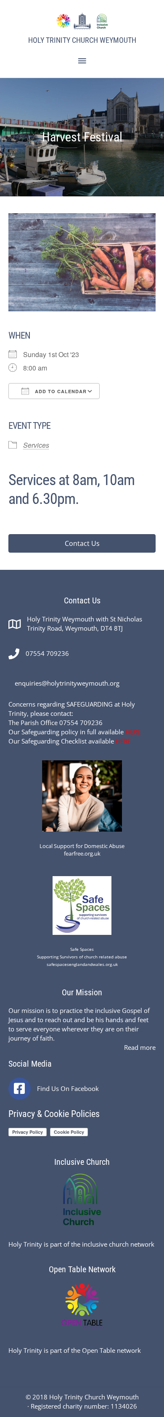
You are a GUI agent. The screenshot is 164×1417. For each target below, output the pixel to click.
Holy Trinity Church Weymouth (82, 40)
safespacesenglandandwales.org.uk (82, 964)
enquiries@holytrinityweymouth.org (67, 683)
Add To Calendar (60, 391)
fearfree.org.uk (82, 853)
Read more (140, 1047)
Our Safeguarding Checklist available (69, 741)
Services (36, 445)
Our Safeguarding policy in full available (74, 732)
